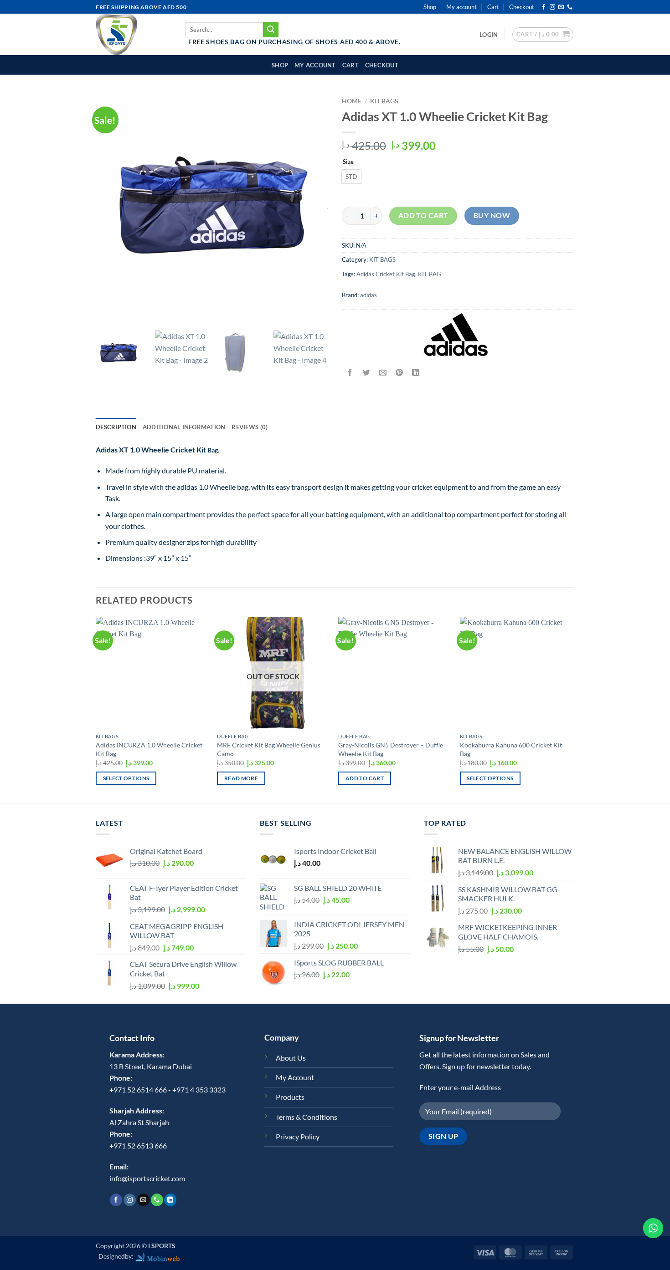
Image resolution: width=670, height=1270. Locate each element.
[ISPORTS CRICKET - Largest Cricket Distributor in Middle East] (133, 34)
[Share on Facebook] (350, 372)
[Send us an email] (561, 7)
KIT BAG (429, 274)
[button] (488, 34)
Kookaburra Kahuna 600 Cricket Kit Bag (511, 749)
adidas (368, 295)
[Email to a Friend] (383, 372)
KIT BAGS (384, 101)
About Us (291, 1057)
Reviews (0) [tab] (250, 427)
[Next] (571, 709)
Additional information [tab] (184, 427)
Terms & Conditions (306, 1117)
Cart (493, 6)
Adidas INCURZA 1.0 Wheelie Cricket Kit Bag (149, 749)
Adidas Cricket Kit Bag (385, 274)
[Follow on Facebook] (543, 7)
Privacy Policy (298, 1136)
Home (351, 101)
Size (348, 162)
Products (290, 1096)
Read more (241, 778)
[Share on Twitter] (366, 372)
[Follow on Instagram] (552, 7)
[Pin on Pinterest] (399, 372)
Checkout (521, 6)
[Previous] (96, 709)
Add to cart (423, 215)
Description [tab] (116, 427)
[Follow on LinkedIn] (170, 1200)
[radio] (351, 176)
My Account (295, 1077)
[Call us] (569, 7)
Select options (126, 778)
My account (461, 6)
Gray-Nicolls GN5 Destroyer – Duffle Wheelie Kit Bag (390, 749)
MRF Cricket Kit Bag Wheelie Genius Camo (268, 749)
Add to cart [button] (364, 778)
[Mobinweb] (157, 1256)
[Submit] (270, 29)
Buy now (492, 215)
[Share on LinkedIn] (415, 372)
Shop (429, 6)
